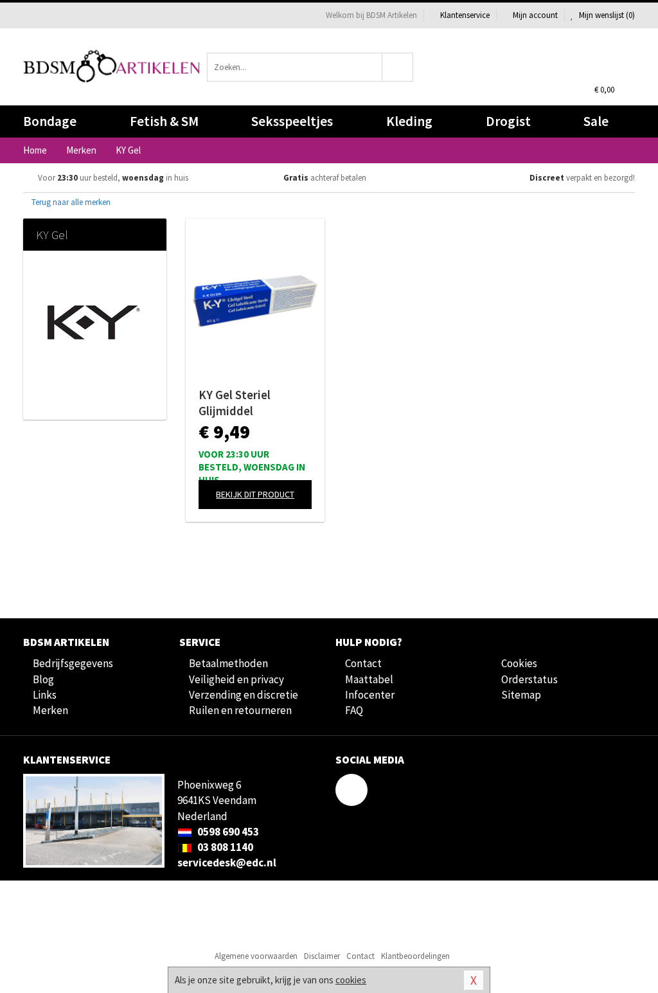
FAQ (354, 710)
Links (45, 695)
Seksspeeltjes (292, 121)
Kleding (409, 121)
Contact (363, 663)
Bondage (49, 121)
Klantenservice (465, 15)
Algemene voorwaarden (256, 956)
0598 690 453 (227, 832)
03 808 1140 (224, 847)
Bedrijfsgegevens (73, 663)
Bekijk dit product (255, 494)
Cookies (519, 663)
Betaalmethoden (228, 663)
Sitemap (521, 695)
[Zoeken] (397, 67)
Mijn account (535, 15)
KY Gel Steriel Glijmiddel (235, 402)
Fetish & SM (164, 121)
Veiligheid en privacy (236, 679)
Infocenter (370, 695)
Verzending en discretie (243, 695)
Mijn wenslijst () (606, 15)
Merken (50, 710)
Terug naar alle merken (70, 202)
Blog (43, 679)
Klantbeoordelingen (415, 956)
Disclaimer (322, 956)
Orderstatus (529, 679)
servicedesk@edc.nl (226, 862)
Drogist (508, 121)
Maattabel (369, 679)
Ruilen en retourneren (240, 710)
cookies (350, 980)
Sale (596, 121)
